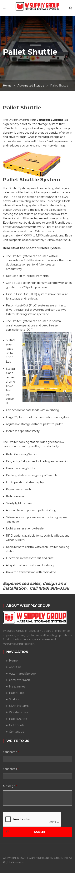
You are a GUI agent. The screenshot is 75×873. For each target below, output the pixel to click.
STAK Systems (18, 705)
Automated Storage (31, 85)
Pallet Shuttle (18, 719)
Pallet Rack (16, 693)
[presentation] (32, 819)
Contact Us (16, 731)
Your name (11, 752)
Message (10, 786)
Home (7, 85)
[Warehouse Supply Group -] (37, 6)
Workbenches (18, 712)
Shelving (15, 699)
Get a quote (17, 725)
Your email (10, 769)
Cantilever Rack (19, 680)
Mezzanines (17, 686)
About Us (15, 667)
